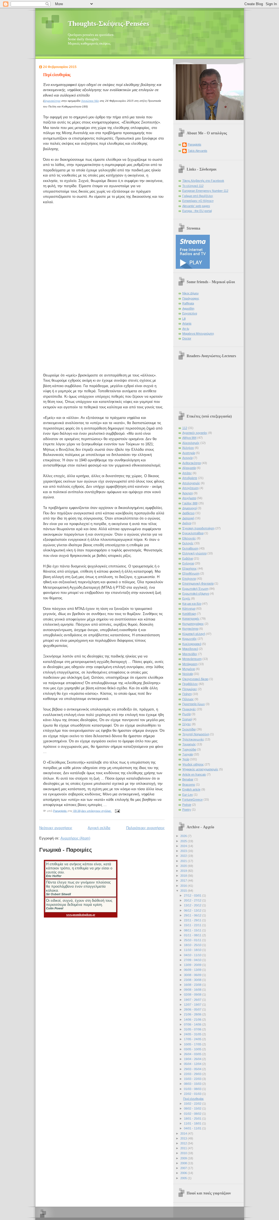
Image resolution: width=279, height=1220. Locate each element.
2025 (184, 841)
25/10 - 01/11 (193, 940)
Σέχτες (186, 724)
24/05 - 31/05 (193, 1034)
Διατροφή (188, 518)
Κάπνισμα (188, 608)
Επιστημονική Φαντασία (198, 583)
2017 (184, 880)
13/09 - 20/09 (193, 964)
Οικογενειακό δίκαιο (195, 679)
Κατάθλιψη (189, 613)
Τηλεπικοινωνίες (193, 739)
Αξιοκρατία (189, 468)
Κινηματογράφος (193, 623)
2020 (184, 865)
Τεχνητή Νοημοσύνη (195, 734)
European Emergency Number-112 (205, 190)
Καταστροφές (190, 618)
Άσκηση (187, 493)
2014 (184, 1133)
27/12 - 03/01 (193, 895)
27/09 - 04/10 (193, 960)
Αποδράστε (189, 478)
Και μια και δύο (191, 603)
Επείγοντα (189, 578)
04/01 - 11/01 (193, 1128)
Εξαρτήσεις (189, 568)
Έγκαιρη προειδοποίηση (198, 528)
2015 (184, 890)
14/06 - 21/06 (193, 1019)
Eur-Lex (187, 794)
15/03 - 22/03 (193, 1078)
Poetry (186, 809)
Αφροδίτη (188, 308)
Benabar (187, 779)
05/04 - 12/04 (193, 1063)
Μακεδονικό (190, 648)
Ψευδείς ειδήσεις (193, 764)
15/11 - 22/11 (193, 925)
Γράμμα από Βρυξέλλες (197, 195)
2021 (184, 861)
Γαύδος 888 (190, 503)
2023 (184, 851)
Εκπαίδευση (190, 548)
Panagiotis (194, 144)
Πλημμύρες (189, 689)
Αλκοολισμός (190, 442)
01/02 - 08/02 (193, 1113)
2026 (184, 836)
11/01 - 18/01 (193, 1123)
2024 (184, 846)
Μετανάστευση (192, 658)
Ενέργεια (188, 563)
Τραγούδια (189, 749)
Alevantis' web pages (196, 206)
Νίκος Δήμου (190, 293)
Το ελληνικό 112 (193, 185)
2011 (184, 1148)
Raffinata (188, 303)
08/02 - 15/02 (193, 1108)
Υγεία (185, 759)
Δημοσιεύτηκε (52, 100)
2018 (184, 875)
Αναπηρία (188, 453)
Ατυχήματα (189, 498)
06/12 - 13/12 (193, 910)
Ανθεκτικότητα (191, 463)
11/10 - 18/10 (193, 950)
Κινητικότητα (190, 628)
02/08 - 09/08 (193, 994)
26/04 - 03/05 (193, 1054)
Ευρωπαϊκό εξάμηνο (195, 593)
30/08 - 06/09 (193, 975)
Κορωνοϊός (189, 638)
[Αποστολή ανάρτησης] (117, 810)
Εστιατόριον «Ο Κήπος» (198, 200)
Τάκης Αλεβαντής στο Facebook (203, 180)
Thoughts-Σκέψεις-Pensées (108, 23)
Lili (184, 318)
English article (191, 789)
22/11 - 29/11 (193, 920)
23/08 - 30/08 (193, 979)
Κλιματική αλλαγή (193, 633)
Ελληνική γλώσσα (194, 553)
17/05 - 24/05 (193, 1039)
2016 (184, 885)
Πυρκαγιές (189, 709)
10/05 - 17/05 (193, 1044)
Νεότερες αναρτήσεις (55, 828)
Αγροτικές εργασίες (194, 432)
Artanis (187, 323)
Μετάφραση (190, 664)
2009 (184, 1158)
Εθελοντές (189, 538)
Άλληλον (188, 447)
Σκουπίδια (189, 729)
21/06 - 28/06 (193, 1014)
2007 (184, 1168)
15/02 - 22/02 (193, 1103)
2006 (184, 1173)
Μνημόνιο (188, 669)
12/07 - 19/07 (193, 1004)
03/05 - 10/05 (193, 1049)
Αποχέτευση (190, 488)
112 (184, 428)
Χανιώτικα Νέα (90, 100)
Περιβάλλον (190, 683)
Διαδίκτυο (188, 513)
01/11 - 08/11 (193, 935)
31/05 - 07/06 (193, 1029)
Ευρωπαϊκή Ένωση (195, 588)
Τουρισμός (189, 744)
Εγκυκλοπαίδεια (193, 533)
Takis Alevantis (197, 150)
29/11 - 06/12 (193, 915)
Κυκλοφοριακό (191, 643)
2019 (184, 870)
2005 (184, 1178)
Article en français (194, 774)
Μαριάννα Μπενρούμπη (198, 333)
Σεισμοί (187, 719)
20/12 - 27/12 (193, 900)
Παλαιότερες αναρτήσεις (145, 828)
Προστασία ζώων (193, 704)
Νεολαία (187, 673)
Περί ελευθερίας (56, 74)
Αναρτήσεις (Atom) (75, 838)
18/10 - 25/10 (193, 945)
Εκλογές (187, 543)
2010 (184, 1153)
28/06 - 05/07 (193, 1009)
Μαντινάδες (189, 654)
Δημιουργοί (189, 508)
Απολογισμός (191, 483)
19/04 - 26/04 (193, 1059)
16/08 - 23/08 (193, 984)
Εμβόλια (187, 558)
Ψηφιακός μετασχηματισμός (200, 769)
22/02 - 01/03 (193, 1093)
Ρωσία (186, 714)
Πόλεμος (188, 699)
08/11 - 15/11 (193, 930)
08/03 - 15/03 (193, 1083)
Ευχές (186, 598)
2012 (184, 1143)
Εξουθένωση (190, 573)
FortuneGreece (192, 799)
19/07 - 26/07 (193, 999)
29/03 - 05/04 (193, 1069)
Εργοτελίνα (189, 313)
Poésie (186, 804)
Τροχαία (187, 754)
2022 (184, 855)
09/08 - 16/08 (193, 989)
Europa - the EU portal (197, 210)
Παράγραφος (190, 298)
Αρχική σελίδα (99, 828)
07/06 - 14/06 (193, 1024)
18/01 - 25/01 (193, 1118)
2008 (184, 1163)
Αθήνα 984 (189, 437)
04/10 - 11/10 (193, 955)
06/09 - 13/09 (193, 969)
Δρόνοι (186, 523)
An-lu (185, 328)
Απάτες (187, 473)
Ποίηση (187, 694)
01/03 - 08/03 (193, 1089)
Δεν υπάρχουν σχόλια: (96, 810)
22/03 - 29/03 (193, 1074)
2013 (184, 1138)
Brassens (188, 784)
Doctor (186, 338)
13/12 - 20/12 (193, 905)
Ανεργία (187, 457)
